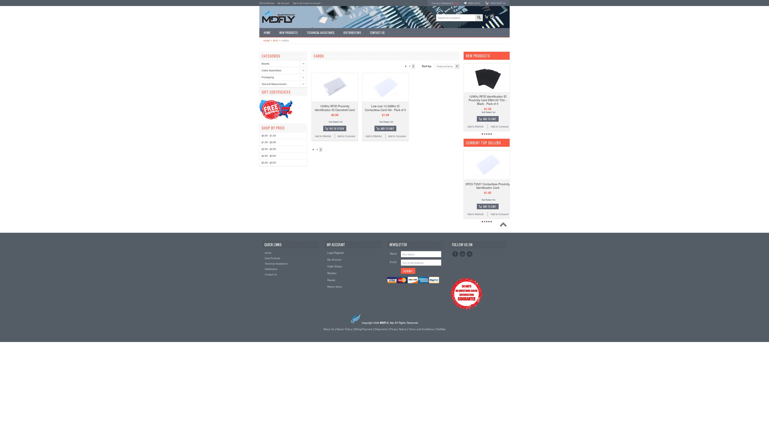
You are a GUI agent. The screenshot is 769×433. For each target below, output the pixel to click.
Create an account (311, 3)
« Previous (405, 66)
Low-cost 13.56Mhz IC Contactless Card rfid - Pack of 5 (385, 108)
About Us (328, 329)
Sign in (296, 3)
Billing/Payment (363, 329)
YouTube (462, 254)
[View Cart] (486, 17)
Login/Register (335, 253)
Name (393, 253)
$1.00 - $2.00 (269, 142)
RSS (469, 254)
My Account (283, 3)
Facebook (455, 254)
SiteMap (441, 329)
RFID (275, 40)
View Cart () (498, 3)
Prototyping (268, 77)
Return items (334, 286)
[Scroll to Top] (504, 225)
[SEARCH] (479, 17)
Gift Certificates (267, 3)
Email (393, 262)
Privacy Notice (397, 329)
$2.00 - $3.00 (269, 155)
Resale (331, 280)
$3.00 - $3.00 (269, 162)
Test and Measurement (274, 84)
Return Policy (344, 329)
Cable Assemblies (271, 70)
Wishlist (331, 273)
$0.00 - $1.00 (269, 135)
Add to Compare (346, 136)
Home (266, 40)
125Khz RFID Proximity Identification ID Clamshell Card (335, 108)
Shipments (381, 329)
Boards (265, 63)
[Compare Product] (492, 17)
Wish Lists (474, 3)
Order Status (334, 266)
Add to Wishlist (323, 136)
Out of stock (336, 128)
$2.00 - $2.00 (269, 149)
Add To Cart (387, 128)
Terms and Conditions (422, 329)
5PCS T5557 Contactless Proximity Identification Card (488, 186)
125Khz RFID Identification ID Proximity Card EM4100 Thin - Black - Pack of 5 (488, 100)
